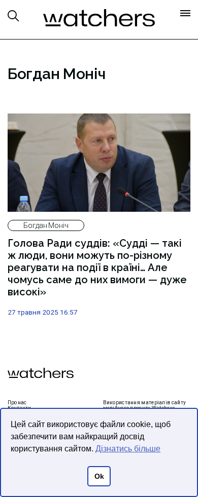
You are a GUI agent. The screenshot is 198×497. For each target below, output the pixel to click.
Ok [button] (99, 476)
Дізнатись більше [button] (127, 448)
